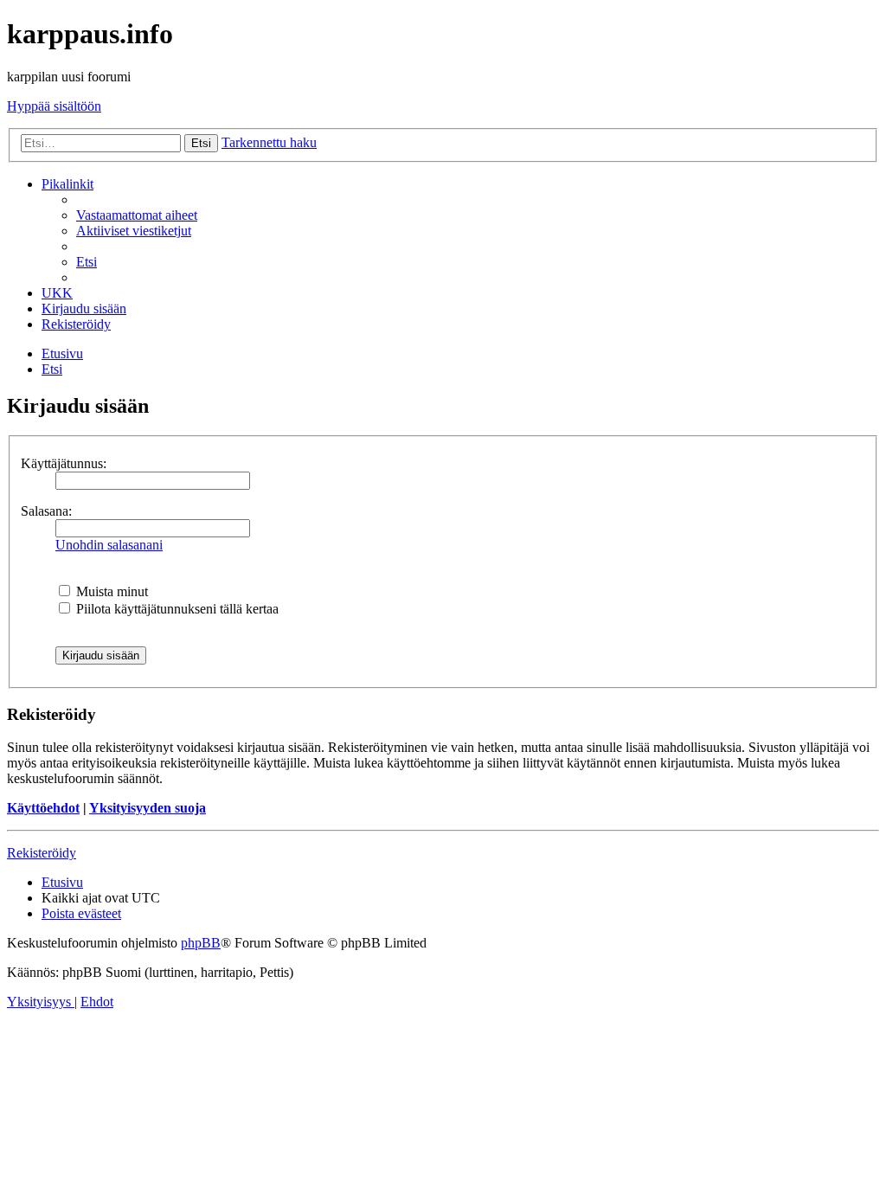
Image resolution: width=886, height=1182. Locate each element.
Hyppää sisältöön (54, 106)
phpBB (201, 942)
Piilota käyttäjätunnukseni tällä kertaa (176, 608)
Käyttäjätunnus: (63, 463)
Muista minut (110, 591)
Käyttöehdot (43, 807)
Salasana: (46, 511)
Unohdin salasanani (109, 544)
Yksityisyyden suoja (147, 807)
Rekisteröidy (41, 852)
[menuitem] (136, 215)
